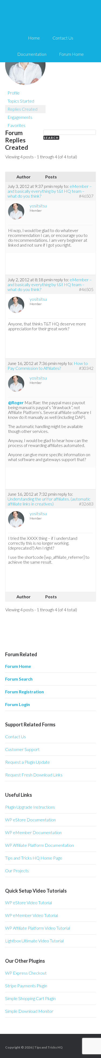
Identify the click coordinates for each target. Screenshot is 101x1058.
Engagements (20, 117)
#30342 (86, 368)
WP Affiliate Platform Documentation (39, 845)
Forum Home (18, 666)
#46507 (86, 196)
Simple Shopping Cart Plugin (30, 998)
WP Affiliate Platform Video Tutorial (37, 927)
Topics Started (21, 100)
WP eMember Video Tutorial (31, 915)
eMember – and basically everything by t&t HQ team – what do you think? (50, 191)
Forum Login (17, 704)
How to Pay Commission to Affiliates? (48, 366)
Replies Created (22, 109)
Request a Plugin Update (27, 762)
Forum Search (19, 678)
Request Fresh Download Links (33, 774)
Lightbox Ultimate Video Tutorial (34, 940)
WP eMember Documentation (33, 832)
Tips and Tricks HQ (48, 1047)
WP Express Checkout (26, 972)
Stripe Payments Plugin (26, 985)
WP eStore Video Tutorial (28, 902)
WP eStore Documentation (30, 819)
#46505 (86, 289)
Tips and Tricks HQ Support (50, 16)
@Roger (16, 402)
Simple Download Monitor (29, 1011)
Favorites (16, 125)
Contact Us (15, 736)
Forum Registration (24, 691)
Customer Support (22, 749)
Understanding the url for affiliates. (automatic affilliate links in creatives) (49, 501)
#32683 (86, 503)
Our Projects (17, 870)
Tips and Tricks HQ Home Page (33, 857)
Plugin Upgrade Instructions (30, 806)
